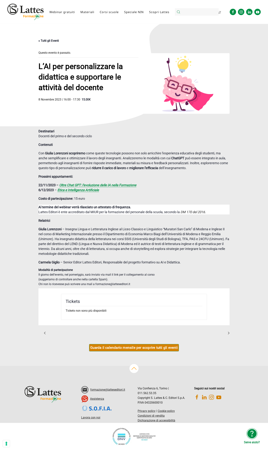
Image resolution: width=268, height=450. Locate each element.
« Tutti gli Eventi (48, 40)
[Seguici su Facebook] (233, 12)
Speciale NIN (134, 12)
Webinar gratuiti (62, 12)
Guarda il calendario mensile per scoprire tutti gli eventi (134, 348)
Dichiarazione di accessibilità (156, 420)
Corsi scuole (109, 12)
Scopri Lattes (159, 12)
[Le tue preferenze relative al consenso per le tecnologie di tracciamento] (6, 443)
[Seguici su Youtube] (257, 12)
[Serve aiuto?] (251, 433)
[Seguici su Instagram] (241, 12)
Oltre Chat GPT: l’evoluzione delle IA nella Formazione (97, 185)
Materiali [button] (87, 12)
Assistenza (97, 398)
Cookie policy (166, 411)
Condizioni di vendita (151, 415)
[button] (134, 368)
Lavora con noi (90, 417)
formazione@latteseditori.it (107, 389)
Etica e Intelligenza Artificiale (78, 190)
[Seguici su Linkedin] (249, 12)
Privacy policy (147, 411)
